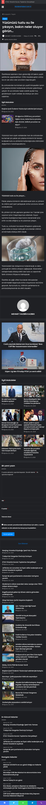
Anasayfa (7, 14)
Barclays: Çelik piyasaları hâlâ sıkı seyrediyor (19, 677)
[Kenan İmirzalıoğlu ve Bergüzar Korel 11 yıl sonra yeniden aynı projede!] (12, 415)
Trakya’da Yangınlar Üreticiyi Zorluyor (17, 556)
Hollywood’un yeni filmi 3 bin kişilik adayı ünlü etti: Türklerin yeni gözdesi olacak (29, 657)
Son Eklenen (23, 544)
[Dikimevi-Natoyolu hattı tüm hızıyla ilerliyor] (12, 441)
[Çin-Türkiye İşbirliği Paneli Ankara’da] (8, 609)
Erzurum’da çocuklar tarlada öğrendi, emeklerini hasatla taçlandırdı (32, 451)
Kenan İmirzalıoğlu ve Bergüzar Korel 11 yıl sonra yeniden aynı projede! (12, 425)
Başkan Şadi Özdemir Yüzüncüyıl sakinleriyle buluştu (22, 109)
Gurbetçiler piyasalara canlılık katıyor (17, 702)
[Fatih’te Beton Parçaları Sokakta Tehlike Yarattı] (8, 638)
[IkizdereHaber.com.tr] (23, 6)
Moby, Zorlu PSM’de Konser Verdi (15, 665)
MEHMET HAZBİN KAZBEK (13, 36)
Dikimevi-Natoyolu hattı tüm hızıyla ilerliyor (11, 449)
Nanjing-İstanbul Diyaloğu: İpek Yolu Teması (19, 550)
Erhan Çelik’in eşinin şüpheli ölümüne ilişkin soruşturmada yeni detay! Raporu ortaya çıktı (34, 426)
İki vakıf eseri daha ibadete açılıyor (9, 400)
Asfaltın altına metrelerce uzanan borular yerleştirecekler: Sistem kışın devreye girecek (29, 646)
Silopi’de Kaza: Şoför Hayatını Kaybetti (17, 600)
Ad (3, 500)
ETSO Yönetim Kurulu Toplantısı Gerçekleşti (19, 2)
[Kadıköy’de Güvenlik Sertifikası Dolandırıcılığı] (8, 628)
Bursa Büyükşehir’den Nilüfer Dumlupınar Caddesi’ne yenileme (32, 401)
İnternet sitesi (6, 517)
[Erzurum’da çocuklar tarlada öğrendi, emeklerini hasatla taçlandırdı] (34, 441)
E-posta (5, 508)
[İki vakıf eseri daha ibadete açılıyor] (12, 391)
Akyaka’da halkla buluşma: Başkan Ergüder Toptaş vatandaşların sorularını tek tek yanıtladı (29, 684)
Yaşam (13, 14)
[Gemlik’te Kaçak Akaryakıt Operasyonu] (8, 619)
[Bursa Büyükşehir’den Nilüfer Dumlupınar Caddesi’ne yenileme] (34, 391)
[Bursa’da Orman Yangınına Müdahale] (8, 696)
